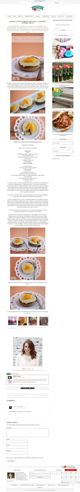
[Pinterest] (10, 383)
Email (8, 444)
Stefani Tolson (16, 406)
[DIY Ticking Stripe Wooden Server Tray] (62, 98)
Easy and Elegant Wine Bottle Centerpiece (63, 86)
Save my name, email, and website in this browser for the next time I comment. (25, 457)
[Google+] (11, 381)
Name (8, 439)
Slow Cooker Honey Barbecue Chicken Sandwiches (63, 135)
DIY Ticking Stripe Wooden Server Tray (63, 110)
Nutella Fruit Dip (42, 327)
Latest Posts (15, 373)
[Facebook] (9, 381)
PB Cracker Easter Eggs (23, 327)
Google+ (41, 370)
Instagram (30, 370)
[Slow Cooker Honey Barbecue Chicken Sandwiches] (62, 122)
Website (8, 450)
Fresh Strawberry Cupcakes (12, 327)
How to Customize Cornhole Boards (17, 395)
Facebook (21, 370)
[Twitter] (8, 381)
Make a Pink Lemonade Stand (40, 395)
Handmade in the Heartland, (29, 27)
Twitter (25, 370)
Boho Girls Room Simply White (63, 61)
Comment (9, 427)
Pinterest (36, 370)
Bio (9, 373)
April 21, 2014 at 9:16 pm (19, 407)
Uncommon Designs (40, 8)
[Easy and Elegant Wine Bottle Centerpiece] (62, 72)
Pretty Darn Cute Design (49, 490)
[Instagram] (9, 383)
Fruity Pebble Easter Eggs (33, 327)
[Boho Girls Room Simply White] (62, 48)
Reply (10, 414)
